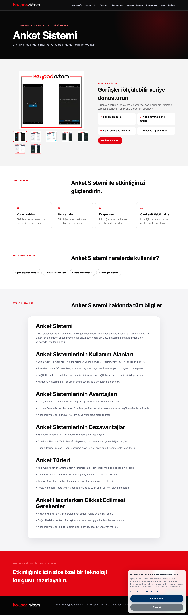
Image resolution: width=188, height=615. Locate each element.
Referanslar (151, 5)
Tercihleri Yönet (152, 591)
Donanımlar (117, 5)
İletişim (171, 5)
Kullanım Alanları (135, 5)
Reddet (157, 607)
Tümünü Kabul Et (157, 598)
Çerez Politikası (137, 591)
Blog (163, 5)
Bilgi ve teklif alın (110, 140)
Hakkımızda (90, 5)
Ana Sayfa (77, 5)
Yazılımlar (104, 5)
